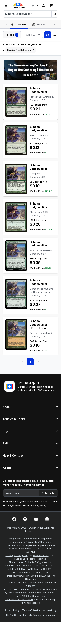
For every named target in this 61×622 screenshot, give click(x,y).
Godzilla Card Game (16, 565)
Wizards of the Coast (39, 542)
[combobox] (33, 34)
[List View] (54, 34)
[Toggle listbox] (39, 35)
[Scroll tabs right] (54, 24)
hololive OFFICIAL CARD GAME (24, 569)
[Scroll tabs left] (7, 24)
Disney (31, 585)
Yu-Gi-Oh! (11, 545)
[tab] (19, 24)
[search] (27, 13)
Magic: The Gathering (20, 538)
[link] (18, 5)
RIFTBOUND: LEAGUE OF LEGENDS (22, 589)
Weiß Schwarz (41, 555)
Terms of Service (31, 610)
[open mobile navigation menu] (6, 5)
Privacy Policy (38, 505)
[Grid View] (47, 34)
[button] (54, 14)
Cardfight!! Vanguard (17, 555)
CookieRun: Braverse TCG (19, 599)
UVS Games (14, 592)
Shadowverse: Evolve (20, 562)
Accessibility (49, 610)
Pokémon (26, 572)
